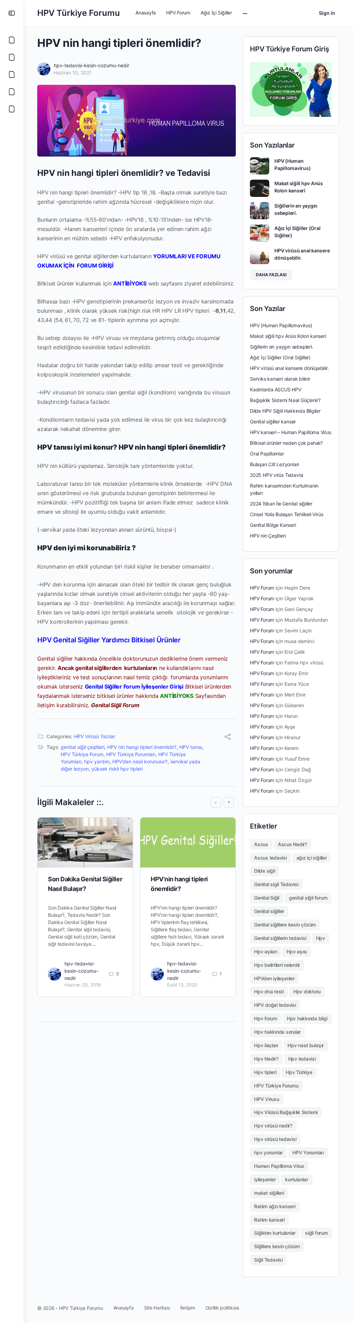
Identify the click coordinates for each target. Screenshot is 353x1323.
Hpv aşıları (265, 951)
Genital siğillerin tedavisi (280, 938)
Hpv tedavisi (302, 1059)
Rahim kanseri (269, 1220)
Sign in (327, 13)
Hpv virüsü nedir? (273, 1126)
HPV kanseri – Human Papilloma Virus (290, 432)
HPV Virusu (266, 1099)
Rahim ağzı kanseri (274, 1206)
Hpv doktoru (307, 991)
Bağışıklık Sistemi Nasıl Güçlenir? (285, 400)
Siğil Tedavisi (268, 1260)
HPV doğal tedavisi (275, 1005)
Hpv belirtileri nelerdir (277, 965)
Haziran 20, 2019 (82, 985)
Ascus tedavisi (270, 858)
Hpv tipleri (265, 1072)
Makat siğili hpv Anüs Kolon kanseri (288, 336)
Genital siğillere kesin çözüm (285, 925)
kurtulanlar (296, 1179)
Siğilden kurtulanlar (274, 1233)
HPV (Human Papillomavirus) (281, 325)
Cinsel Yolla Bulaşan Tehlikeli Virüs (286, 514)
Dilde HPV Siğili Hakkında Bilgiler (285, 411)
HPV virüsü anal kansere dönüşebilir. (289, 368)
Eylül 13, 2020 (182, 985)
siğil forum (316, 1233)
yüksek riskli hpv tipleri (117, 769)
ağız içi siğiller (311, 858)
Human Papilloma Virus (279, 1166)
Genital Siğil (266, 898)
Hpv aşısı (296, 951)
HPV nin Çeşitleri (267, 536)
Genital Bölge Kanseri (273, 525)
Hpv (320, 938)
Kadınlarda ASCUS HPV (275, 389)
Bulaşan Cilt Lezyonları (274, 464)
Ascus (261, 844)
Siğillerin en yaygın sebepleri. (281, 347)
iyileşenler (264, 1179)
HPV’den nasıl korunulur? (140, 761)
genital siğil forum (308, 898)
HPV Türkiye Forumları (130, 754)
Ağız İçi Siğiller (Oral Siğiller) (280, 357)
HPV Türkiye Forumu (78, 13)
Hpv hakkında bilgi (307, 1018)
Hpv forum (265, 1018)
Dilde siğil (264, 871)
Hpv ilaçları (266, 1045)
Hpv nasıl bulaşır (306, 1045)
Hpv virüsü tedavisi (275, 1139)
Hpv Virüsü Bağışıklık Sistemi (285, 1112)
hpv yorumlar (268, 1152)
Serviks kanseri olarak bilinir (280, 379)
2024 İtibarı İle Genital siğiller (281, 504)
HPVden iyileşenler (274, 978)
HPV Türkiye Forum (82, 754)
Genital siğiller (269, 911)
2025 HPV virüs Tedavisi (276, 475)
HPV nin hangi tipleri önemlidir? (141, 747)
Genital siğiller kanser (273, 421)
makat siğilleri (269, 1193)
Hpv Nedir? (266, 1059)
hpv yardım (97, 761)
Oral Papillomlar (267, 454)
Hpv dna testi (269, 991)
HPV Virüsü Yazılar (94, 736)
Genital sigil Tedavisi (276, 884)
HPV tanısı (190, 747)
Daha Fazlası (271, 274)
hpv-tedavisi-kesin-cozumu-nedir (91, 65)
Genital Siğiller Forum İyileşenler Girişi (134, 686)
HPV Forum (262, 588)
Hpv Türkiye (299, 1072)
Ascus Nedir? (292, 844)
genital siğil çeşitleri (82, 747)
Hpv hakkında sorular (277, 1032)
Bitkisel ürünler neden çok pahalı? (286, 443)
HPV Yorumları (308, 1152)
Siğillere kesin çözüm (277, 1246)
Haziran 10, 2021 (73, 73)
